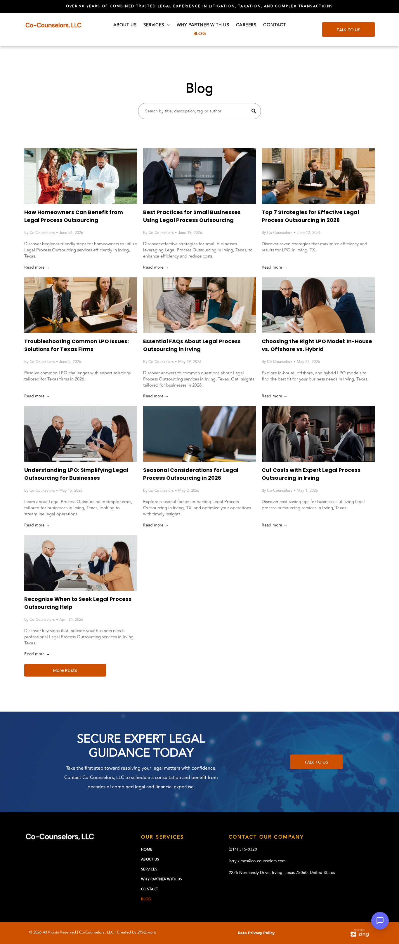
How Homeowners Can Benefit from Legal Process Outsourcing (73, 216)
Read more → (37, 267)
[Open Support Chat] (380, 920)
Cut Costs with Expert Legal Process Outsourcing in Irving (311, 473)
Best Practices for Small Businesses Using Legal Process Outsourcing (192, 216)
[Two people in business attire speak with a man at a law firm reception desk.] (199, 176)
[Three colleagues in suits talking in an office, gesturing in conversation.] (318, 434)
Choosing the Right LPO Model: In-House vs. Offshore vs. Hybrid (317, 345)
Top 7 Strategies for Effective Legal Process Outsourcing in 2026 (310, 216)
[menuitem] (125, 25)
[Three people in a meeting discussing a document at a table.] (318, 305)
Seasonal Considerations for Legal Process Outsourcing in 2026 (190, 473)
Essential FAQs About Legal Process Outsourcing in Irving (192, 345)
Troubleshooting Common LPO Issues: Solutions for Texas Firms (76, 345)
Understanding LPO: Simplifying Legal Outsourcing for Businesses (76, 473)
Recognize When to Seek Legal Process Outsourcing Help (77, 603)
